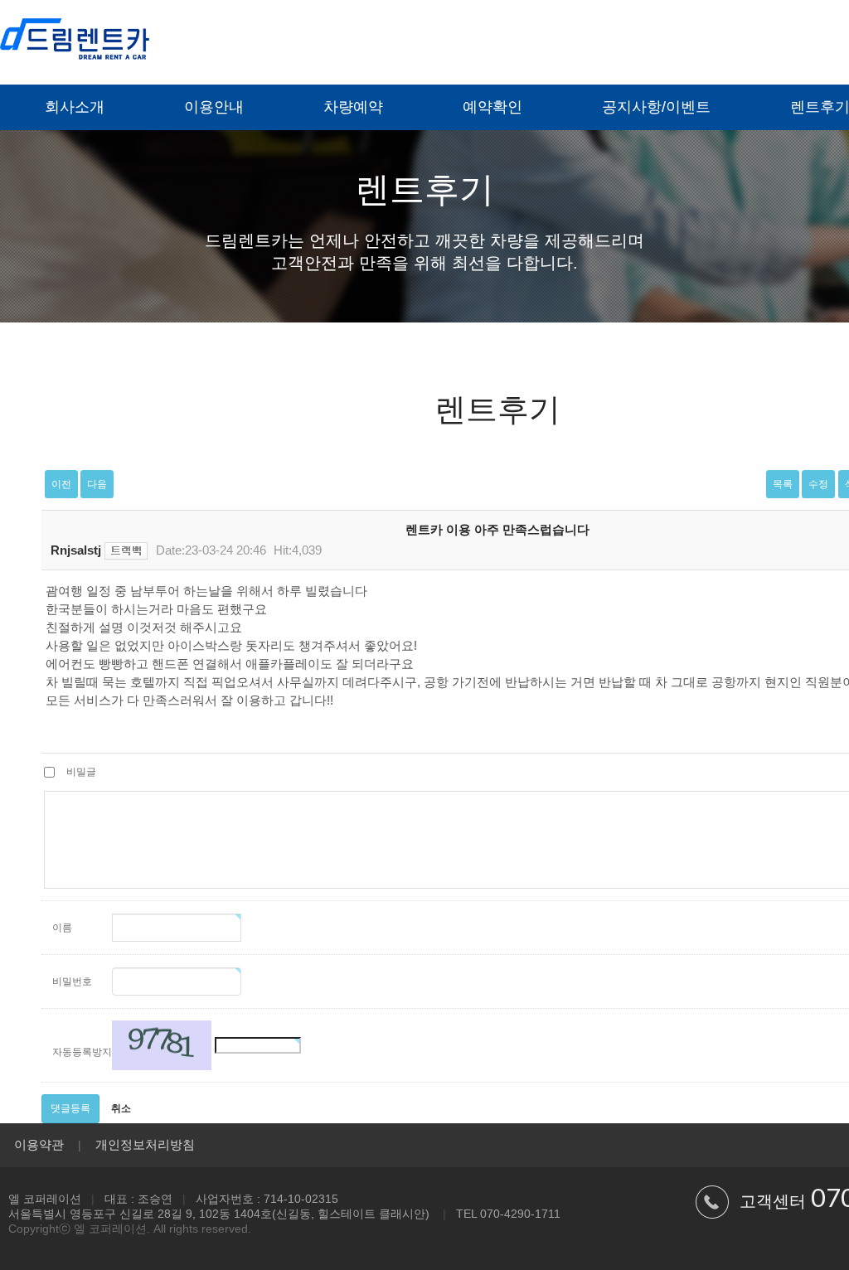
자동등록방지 (80, 1052)
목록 (783, 484)
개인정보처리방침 (145, 1144)
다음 (97, 484)
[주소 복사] (126, 550)
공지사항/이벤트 (656, 107)
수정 (818, 484)
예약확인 (492, 107)
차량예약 (353, 107)
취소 (121, 1108)
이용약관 (39, 1144)
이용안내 (214, 107)
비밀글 (81, 772)
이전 (61, 484)
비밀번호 (72, 981)
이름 (62, 927)
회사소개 (74, 107)
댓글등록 (70, 1108)
